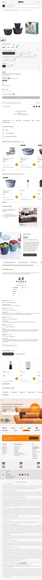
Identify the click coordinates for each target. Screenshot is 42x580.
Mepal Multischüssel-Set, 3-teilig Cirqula (9, 144)
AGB (6, 472)
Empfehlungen (18, 120)
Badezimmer (4, 450)
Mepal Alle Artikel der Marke (29, 254)
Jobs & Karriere (35, 455)
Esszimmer (4, 453)
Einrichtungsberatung (18, 453)
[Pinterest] (36, 106)
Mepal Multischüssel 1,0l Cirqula (8, 176)
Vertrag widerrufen (35, 447)
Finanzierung (16, 449)
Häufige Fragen (35, 446)
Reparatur (34, 453)
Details (6, 130)
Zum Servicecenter (33, 438)
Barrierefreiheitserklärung (11, 476)
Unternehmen (34, 454)
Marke (33, 120)
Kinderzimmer (4, 451)
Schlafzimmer (4, 447)
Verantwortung (35, 458)
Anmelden (22, 413)
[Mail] (39, 106)
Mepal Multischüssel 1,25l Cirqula (26, 144)
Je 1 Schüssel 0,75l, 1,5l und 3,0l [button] (29, 56)
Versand (8, 85)
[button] (4, 2)
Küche (3, 454)
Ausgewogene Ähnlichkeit (8, 353)
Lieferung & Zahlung (36, 451)
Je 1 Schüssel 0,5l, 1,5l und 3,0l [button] (8, 60)
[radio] (21, 287)
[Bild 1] (3, 39)
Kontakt (33, 450)
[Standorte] (35, 2)
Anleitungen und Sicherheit (11, 136)
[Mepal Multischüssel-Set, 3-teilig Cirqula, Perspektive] (21, 25)
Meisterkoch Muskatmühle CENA (8, 358)
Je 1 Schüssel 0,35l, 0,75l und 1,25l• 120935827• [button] (11, 56)
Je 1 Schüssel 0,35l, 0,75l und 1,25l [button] (23, 53)
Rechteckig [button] (10, 66)
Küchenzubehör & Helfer (8, 388)
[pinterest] (22, 474)
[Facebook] (34, 106)
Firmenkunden (16, 455)
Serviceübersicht (17, 446)
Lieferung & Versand (9, 133)
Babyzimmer (4, 449)
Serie (13, 120)
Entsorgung (34, 449)
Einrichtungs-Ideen (26, 120)
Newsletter (16, 451)
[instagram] (25, 474)
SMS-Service (16, 450)
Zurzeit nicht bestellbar (21, 97)
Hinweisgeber (8, 475)
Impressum (8, 471)
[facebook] (20, 474)
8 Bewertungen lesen (14, 78)
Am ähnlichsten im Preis (20, 353)
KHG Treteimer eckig (23, 358)
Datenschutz (8, 473)
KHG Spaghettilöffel (23, 176)
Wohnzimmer (4, 446)
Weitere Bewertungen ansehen (9, 345)
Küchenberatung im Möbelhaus (20, 454)
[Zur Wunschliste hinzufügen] (39, 72)
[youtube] (28, 474)
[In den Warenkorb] (16, 164)
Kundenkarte (16, 447)
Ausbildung (34, 456)
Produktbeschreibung (6, 120)
